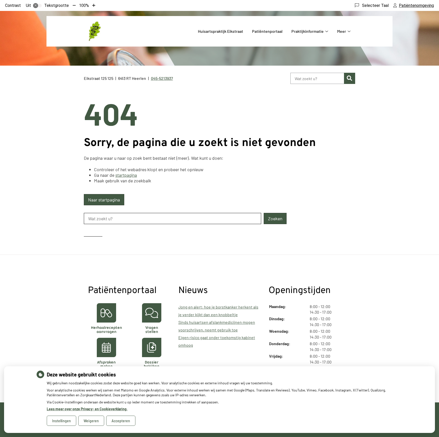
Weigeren (91, 421)
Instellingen (61, 421)
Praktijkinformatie (307, 31)
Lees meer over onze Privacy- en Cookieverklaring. (87, 409)
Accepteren (121, 421)
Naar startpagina (104, 199)
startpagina (126, 175)
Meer (341, 31)
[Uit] (37, 5)
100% (84, 5)
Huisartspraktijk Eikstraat (220, 31)
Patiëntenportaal (267, 31)
